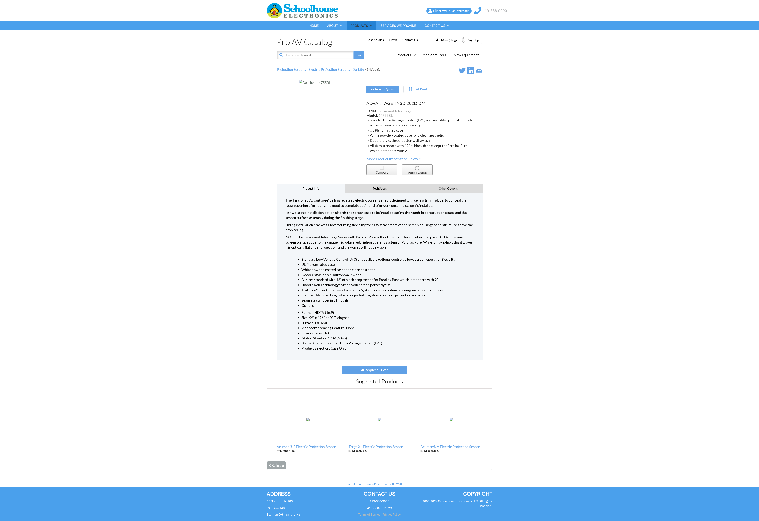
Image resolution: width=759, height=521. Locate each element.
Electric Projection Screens (329, 69)
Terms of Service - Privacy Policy (379, 515)
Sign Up (473, 40)
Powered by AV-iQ (392, 483)
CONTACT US (435, 26)
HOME (314, 26)
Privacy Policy (373, 483)
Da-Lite (358, 69)
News (393, 40)
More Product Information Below (392, 159)
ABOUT (332, 26)
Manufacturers (434, 55)
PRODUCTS (359, 26)
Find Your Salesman (451, 11)
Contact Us (410, 40)
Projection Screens (291, 69)
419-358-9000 (494, 10)
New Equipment (466, 55)
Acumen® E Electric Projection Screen (306, 446)
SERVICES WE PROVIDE (398, 26)
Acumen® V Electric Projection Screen (450, 446)
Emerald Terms (355, 483)
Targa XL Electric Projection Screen (375, 446)
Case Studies (375, 40)
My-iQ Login (449, 40)
